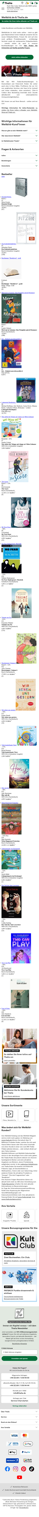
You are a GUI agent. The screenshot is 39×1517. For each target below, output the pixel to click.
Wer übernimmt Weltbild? (11, 136)
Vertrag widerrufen (19, 1406)
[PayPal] (26, 1452)
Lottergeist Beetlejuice (9, 402)
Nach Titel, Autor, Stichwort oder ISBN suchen (22, 6)
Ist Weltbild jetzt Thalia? (10, 141)
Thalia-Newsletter (8, 1184)
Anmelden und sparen (19, 1358)
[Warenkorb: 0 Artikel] (35, 3)
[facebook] (7, 1469)
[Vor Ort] (22, 3)
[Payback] (12, 1460)
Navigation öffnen (3, 8)
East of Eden (6, 1008)
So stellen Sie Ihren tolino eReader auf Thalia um (19, 21)
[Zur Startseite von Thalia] (12, 3)
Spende (26, 1215)
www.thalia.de (7, 1140)
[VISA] (14, 1435)
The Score (5, 481)
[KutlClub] (27, 1460)
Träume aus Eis (7, 617)
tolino (4, 155)
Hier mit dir (5, 788)
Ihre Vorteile (5, 1427)
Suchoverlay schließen (13, 8)
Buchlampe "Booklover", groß (11, 258)
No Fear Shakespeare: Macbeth (11, 544)
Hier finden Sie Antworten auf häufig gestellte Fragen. (20, 46)
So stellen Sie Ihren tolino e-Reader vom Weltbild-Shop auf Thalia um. (20, 110)
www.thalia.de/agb (24, 1197)
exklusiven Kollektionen (29, 1164)
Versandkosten (23, 1508)
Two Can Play (6, 963)
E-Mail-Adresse (7, 1348)
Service (4, 1417)
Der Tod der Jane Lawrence (10, 885)
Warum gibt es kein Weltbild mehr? (14, 130)
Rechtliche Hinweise (19, 1344)
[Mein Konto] (27, 3)
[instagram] (15, 1469)
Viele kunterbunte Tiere (9, 745)
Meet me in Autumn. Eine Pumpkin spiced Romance (18, 293)
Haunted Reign (7, 197)
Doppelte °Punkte (10, 1215)
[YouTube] (19, 1477)
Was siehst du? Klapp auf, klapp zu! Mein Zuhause (18, 417)
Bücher (26, 1115)
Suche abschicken (12, 11)
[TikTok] (31, 1469)
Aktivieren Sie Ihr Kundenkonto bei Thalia (19, 1081)
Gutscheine (6, 166)
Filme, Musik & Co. (10, 1115)
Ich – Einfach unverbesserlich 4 (11, 339)
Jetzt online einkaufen (19, 57)
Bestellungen (6, 161)
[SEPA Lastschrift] (13, 1444)
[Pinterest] (23, 1469)
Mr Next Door (6, 527)
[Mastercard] (24, 1435)
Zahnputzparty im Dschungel (11, 849)
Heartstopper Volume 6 (9, 663)
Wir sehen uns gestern (9, 710)
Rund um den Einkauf (9, 1422)
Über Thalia (5, 1412)
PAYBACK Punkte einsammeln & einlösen (19, 1284)
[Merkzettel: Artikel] (31, 3)
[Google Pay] (28, 1444)
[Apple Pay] (12, 1452)
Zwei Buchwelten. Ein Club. (19, 1248)
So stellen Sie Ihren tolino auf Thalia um (19, 1046)
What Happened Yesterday (10, 803)
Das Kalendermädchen (9, 244)
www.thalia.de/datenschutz (11, 1199)
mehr (3, 176)
